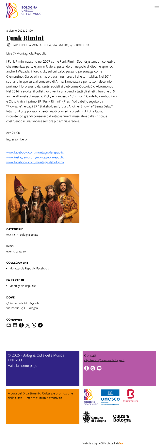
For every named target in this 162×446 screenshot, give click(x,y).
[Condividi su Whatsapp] (34, 325)
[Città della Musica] (122, 416)
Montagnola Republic (22, 286)
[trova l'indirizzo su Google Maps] (8, 45)
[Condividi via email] (8, 325)
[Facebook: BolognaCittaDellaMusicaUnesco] (86, 369)
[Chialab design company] (103, 440)
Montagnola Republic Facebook (29, 268)
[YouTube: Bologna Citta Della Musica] (99, 369)
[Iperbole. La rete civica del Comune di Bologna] (96, 417)
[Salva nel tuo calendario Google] (15, 325)
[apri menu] (157, 8)
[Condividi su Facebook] (21, 325)
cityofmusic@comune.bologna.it (104, 360)
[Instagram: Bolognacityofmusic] (92, 369)
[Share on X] (27, 325)
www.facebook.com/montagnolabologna (35, 162)
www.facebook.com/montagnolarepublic (35, 152)
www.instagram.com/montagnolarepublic (35, 157)
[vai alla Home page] (23, 11)
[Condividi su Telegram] (40, 325)
